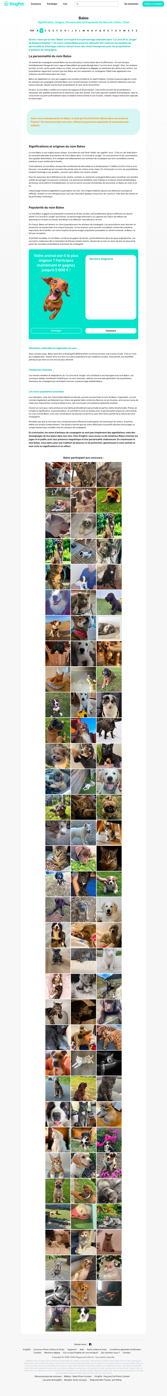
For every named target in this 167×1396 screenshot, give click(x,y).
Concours (36, 4)
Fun (65, 4)
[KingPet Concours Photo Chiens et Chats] (14, 4)
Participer (52, 4)
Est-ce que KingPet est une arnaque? (80, 1353)
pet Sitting (117, 1380)
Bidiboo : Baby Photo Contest (78, 1376)
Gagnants (72, 1349)
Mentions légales (52, 1353)
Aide (82, 1349)
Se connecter (131, 4)
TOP (32, 30)
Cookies (37, 1353)
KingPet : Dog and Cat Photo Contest (112, 1376)
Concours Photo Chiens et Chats (48, 1349)
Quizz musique (80, 1380)
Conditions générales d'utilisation (125, 1349)
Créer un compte (153, 4)
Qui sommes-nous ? (110, 1353)
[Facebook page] (90, 1344)
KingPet (26, 1349)
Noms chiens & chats (97, 1349)
